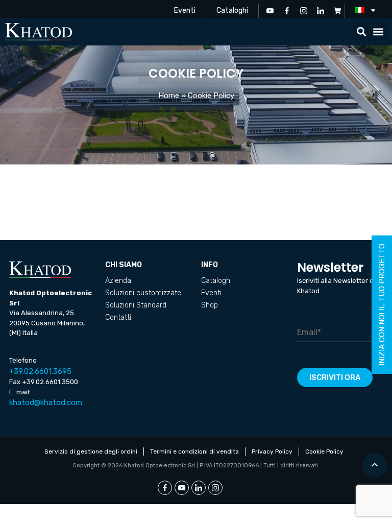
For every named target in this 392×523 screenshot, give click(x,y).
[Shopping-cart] (337, 11)
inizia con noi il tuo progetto (381, 305)
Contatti (118, 317)
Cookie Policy (324, 451)
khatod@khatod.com (45, 402)
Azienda (118, 280)
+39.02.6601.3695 (40, 371)
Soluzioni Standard (135, 305)
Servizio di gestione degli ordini (90, 451)
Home (168, 95)
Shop (209, 305)
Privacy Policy (272, 451)
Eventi (184, 10)
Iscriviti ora (334, 377)
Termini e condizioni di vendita (194, 451)
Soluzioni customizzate (143, 293)
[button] (361, 31)
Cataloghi (232, 10)
